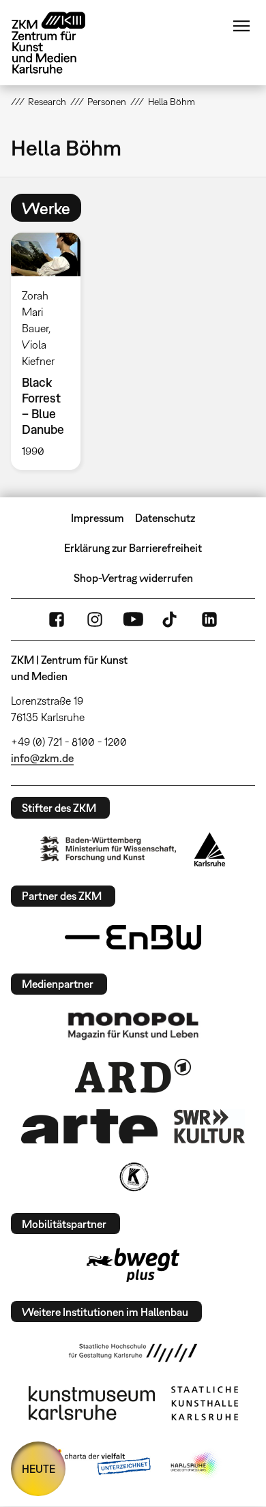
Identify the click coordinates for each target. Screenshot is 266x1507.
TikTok (171, 619)
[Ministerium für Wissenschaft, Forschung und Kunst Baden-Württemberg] (108, 849)
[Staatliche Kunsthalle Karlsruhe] (204, 1403)
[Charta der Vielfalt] (97, 1465)
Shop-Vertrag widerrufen (133, 578)
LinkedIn (209, 619)
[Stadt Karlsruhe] (209, 849)
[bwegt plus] (133, 1265)
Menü (241, 26)
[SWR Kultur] (209, 1126)
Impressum (97, 518)
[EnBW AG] (133, 937)
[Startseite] (58, 42)
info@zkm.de (42, 758)
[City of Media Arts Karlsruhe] (195, 1465)
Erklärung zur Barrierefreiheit (133, 548)
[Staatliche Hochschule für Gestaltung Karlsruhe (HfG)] (133, 1353)
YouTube (133, 619)
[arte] (89, 1126)
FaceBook (56, 619)
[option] (51, 351)
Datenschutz (165, 518)
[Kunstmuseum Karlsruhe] (92, 1403)
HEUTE (38, 1469)
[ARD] (133, 1076)
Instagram (94, 619)
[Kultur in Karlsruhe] (133, 1177)
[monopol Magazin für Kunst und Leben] (133, 1025)
